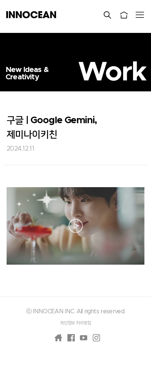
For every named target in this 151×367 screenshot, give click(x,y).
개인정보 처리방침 (75, 323)
